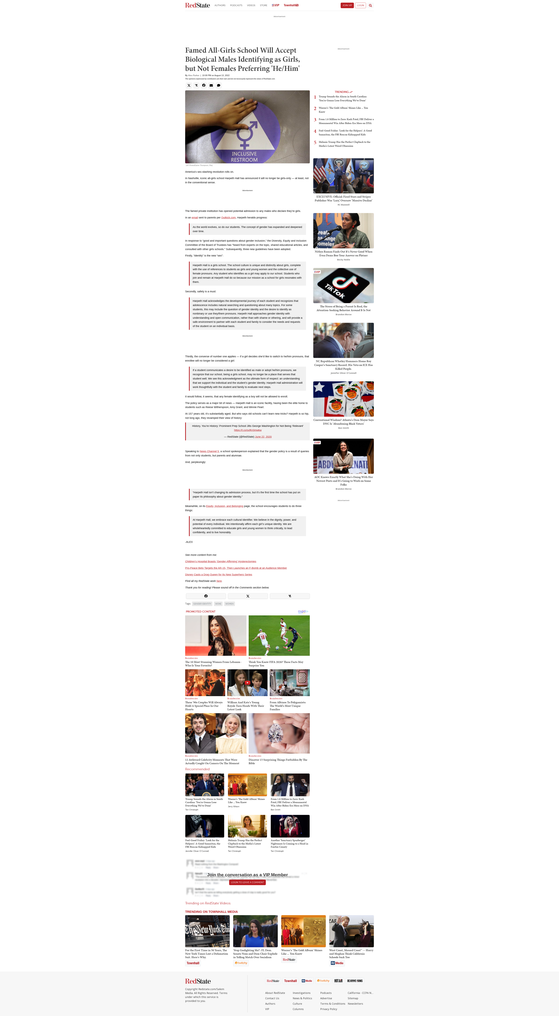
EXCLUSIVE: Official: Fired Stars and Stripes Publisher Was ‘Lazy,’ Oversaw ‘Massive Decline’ (343, 198)
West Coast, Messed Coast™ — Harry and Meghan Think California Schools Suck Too (351, 953)
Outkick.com (228, 217)
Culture (297, 1003)
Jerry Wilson (233, 806)
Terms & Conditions (332, 1003)
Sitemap (353, 998)
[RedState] (197, 5)
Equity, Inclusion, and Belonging (224, 506)
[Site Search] (370, 5)
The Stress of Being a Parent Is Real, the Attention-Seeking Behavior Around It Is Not (343, 308)
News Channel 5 (209, 451)
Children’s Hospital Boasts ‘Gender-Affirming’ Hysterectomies (220, 561)
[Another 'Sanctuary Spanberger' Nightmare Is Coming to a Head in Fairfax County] (290, 826)
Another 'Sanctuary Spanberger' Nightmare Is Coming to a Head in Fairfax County (289, 843)
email (195, 217)
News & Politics (302, 998)
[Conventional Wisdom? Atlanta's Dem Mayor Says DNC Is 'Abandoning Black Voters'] (343, 398)
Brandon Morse (344, 314)
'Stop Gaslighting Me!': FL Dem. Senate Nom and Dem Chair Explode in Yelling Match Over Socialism (255, 953)
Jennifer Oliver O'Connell (197, 851)
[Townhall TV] (291, 5)
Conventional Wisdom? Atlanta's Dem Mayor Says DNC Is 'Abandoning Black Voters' (343, 422)
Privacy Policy (328, 1009)
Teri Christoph (191, 810)
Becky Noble (343, 259)
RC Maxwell (344, 204)
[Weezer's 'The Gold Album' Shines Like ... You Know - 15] (303, 931)
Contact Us (272, 998)
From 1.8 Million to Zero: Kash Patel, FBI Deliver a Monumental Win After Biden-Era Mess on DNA (290, 802)
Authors (220, 5)
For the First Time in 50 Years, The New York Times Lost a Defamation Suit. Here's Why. (206, 953)
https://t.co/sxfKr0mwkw (248, 430)
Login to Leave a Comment (247, 882)
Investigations (302, 993)
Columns (298, 1009)
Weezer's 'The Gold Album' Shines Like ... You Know (246, 800)
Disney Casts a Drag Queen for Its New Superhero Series (218, 574)
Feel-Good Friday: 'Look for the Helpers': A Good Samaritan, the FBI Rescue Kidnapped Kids (202, 843)
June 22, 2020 (263, 436)
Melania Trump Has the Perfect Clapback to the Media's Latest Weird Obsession (245, 843)
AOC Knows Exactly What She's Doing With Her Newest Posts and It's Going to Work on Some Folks (343, 481)
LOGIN (360, 5)
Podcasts (236, 5)
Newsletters (355, 1003)
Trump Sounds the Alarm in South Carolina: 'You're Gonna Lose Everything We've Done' (204, 802)
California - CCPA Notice (361, 993)
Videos (251, 5)
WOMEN (229, 604)
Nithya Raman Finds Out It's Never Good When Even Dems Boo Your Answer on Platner (343, 253)
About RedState (275, 993)
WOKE (218, 604)
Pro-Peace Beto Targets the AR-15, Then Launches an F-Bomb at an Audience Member (236, 568)
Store (263, 5)
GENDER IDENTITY (202, 604)
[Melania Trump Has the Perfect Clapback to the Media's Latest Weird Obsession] (247, 826)
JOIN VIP (347, 5)
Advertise (326, 998)
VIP (267, 1009)
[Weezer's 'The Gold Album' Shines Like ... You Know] (247, 784)
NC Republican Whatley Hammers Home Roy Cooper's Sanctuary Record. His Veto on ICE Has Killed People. (343, 365)
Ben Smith (275, 810)
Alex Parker (193, 75)
